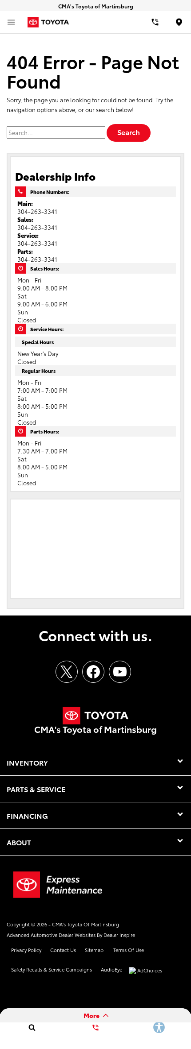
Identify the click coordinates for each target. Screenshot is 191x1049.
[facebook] (93, 672)
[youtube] (120, 672)
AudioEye (111, 969)
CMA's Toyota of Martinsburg (85, 924)
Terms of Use (128, 949)
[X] (67, 672)
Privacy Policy (26, 949)
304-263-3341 (37, 211)
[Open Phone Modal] (155, 22)
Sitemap (94, 949)
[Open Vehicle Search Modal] (32, 1027)
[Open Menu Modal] (11, 22)
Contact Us (63, 949)
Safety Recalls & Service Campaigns (51, 969)
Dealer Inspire (119, 934)
